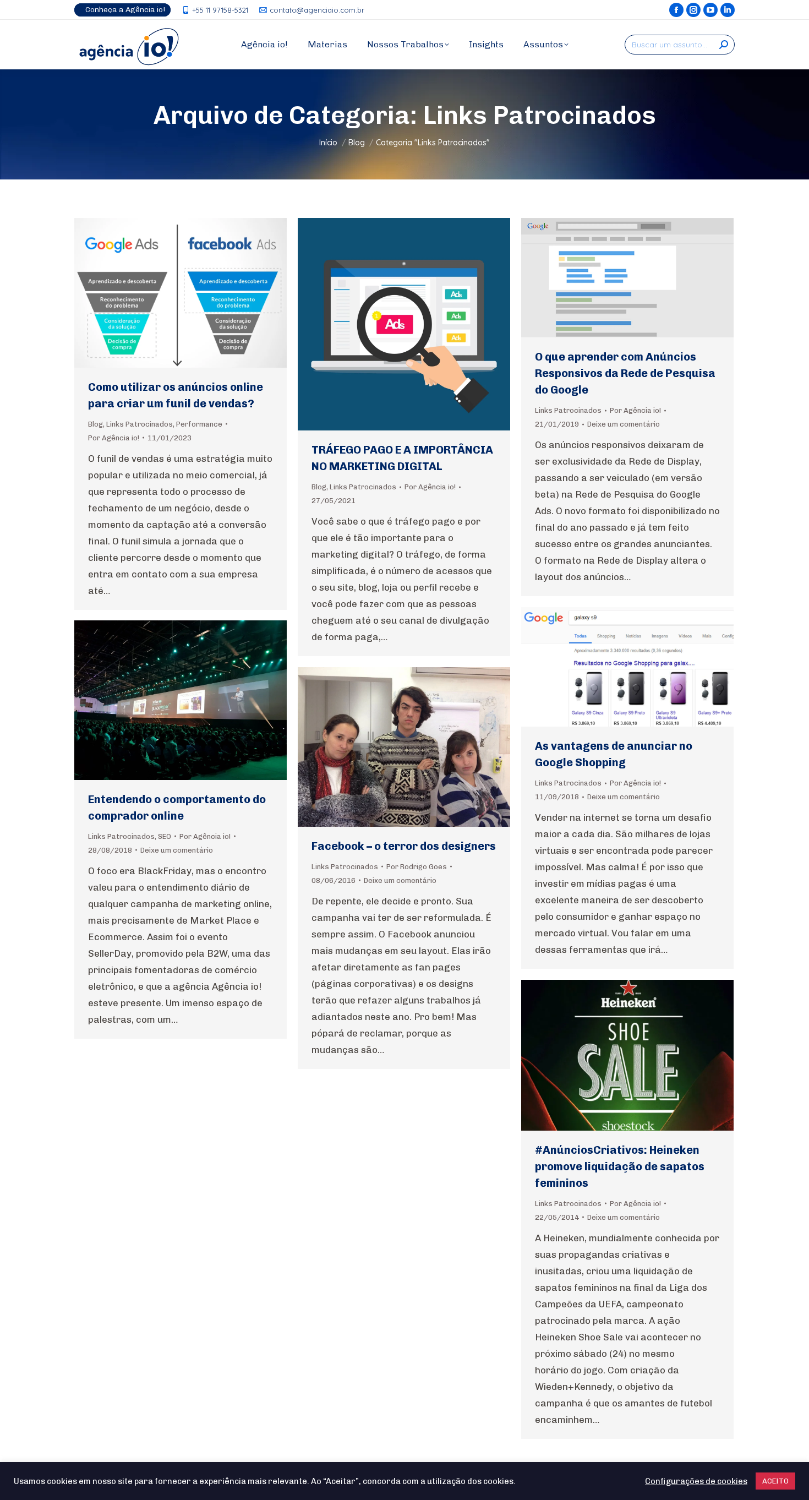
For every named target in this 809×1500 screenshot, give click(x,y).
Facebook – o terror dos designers (403, 846)
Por (113, 438)
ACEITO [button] (775, 1481)
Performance (199, 424)
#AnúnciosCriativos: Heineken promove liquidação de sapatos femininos (619, 1166)
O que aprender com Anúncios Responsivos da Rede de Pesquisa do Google (625, 373)
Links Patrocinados (139, 424)
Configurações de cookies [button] (696, 1481)
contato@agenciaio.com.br (317, 10)
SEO (164, 836)
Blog (95, 424)
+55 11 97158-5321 (220, 10)
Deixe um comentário (623, 424)
